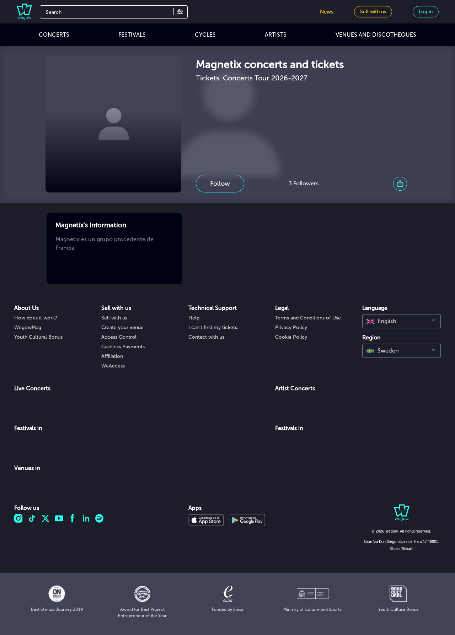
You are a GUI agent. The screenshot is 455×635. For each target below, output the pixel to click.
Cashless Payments (123, 347)
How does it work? (35, 318)
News (326, 12)
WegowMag (27, 327)
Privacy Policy (291, 327)
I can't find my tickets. (213, 327)
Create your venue (122, 327)
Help (193, 318)
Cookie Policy (291, 337)
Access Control (118, 337)
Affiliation (112, 356)
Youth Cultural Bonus (38, 337)
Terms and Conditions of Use (308, 318)
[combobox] (401, 321)
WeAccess (113, 366)
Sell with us (114, 318)
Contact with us (206, 337)
